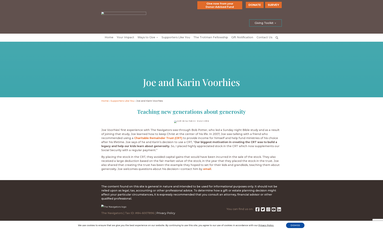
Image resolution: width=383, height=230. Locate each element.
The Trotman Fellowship (210, 37)
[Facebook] (257, 210)
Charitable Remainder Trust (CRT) (158, 138)
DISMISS (295, 225)
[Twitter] (263, 210)
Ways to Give (146, 37)
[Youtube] (274, 210)
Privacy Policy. (266, 225)
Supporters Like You (176, 37)
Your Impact (125, 37)
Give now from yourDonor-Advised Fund (220, 5)
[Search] (277, 38)
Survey (273, 5)
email (207, 169)
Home (109, 37)
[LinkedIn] (279, 210)
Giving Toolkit (264, 23)
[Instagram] (268, 210)
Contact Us (264, 37)
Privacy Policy (165, 213)
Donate (255, 5)
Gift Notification (242, 37)
